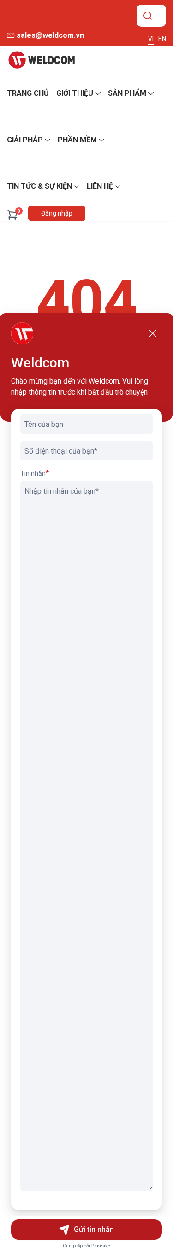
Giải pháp (25, 139)
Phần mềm (77, 139)
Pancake (100, 1245)
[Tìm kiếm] (147, 16)
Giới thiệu (74, 93)
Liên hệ (100, 186)
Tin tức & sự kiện (39, 186)
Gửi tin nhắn (94, 1229)
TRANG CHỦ (28, 93)
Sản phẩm (127, 93)
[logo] (41, 60)
